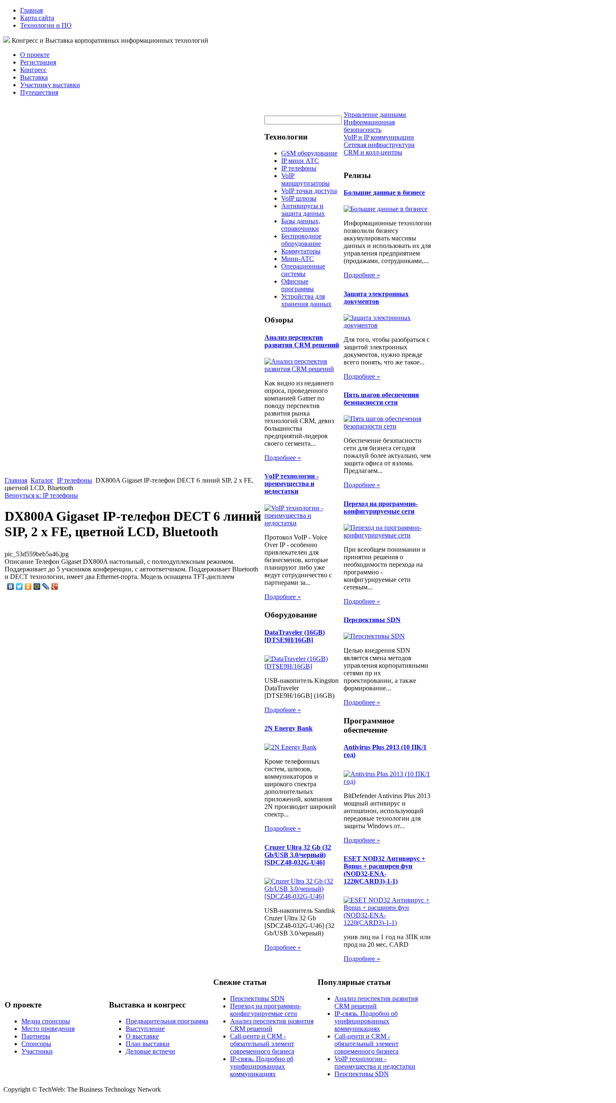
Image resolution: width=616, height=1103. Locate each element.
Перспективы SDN (372, 619)
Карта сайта (37, 17)
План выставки (148, 1043)
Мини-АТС (297, 258)
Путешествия (39, 92)
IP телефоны (74, 480)
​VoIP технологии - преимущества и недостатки (291, 484)
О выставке (142, 1036)
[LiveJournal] (45, 586)
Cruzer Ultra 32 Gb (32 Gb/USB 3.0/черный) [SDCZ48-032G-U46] (297, 855)
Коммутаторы (301, 251)
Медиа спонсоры (45, 1021)
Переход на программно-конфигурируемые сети (381, 507)
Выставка (34, 77)
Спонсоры (36, 1043)
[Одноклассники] (28, 586)
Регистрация (38, 62)
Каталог (42, 480)
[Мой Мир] (37, 586)
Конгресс (33, 69)
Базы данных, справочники (300, 224)
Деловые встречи (150, 1051)
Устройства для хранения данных (306, 300)
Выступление (145, 1028)
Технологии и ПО (46, 25)
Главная (31, 10)
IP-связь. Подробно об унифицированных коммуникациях (261, 1066)
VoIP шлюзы (298, 198)
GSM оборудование (309, 153)
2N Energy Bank (288, 728)
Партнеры (35, 1036)
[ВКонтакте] (10, 586)
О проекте (34, 54)
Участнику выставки (50, 84)
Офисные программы (297, 285)
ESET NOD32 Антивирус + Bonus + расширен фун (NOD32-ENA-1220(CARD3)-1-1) (384, 870)
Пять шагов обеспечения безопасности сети (381, 398)
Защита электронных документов (376, 297)
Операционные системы (303, 270)
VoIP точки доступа (309, 190)
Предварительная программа (167, 1021)
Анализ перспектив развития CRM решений (301, 341)
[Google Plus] (54, 586)
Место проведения (48, 1028)
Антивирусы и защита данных (303, 209)
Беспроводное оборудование (301, 239)
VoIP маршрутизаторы (305, 179)
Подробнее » (282, 457)
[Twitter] (19, 586)
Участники (37, 1051)
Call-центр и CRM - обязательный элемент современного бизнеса (262, 1044)
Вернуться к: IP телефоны (41, 495)
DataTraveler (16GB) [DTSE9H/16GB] (294, 636)
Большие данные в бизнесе (384, 192)
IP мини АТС (300, 160)
